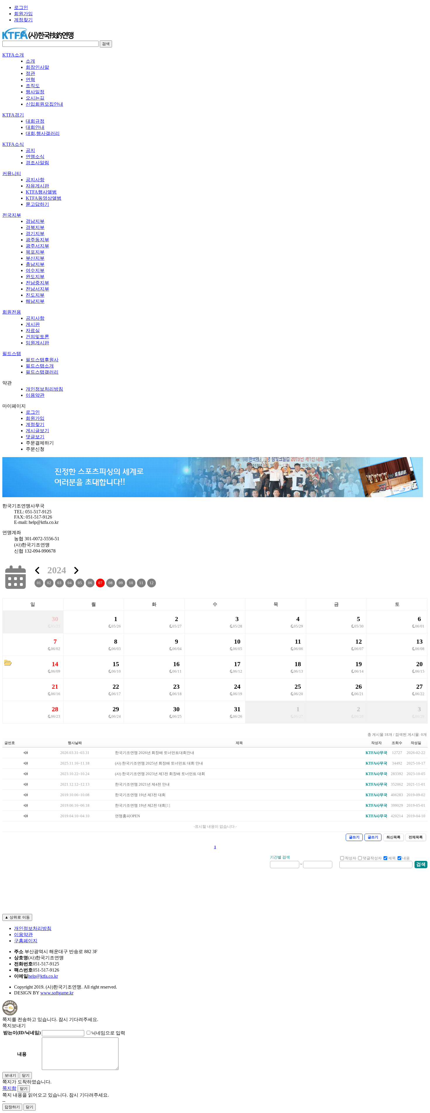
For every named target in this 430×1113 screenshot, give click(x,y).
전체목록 (416, 837)
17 (237, 664)
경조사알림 (37, 162)
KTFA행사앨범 (41, 191)
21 (55, 686)
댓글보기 (35, 436)
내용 (406, 858)
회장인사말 (37, 67)
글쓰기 (354, 837)
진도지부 (35, 295)
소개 (30, 61)
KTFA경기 (13, 114)
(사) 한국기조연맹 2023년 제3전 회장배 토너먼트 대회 (160, 774)
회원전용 (11, 312)
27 (419, 686)
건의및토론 (37, 336)
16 (176, 664)
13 (419, 641)
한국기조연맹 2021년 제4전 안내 (142, 784)
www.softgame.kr (56, 992)
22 (116, 686)
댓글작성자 (372, 858)
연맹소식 (35, 156)
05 (80, 583)
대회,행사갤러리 (43, 133)
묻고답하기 (37, 204)
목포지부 (35, 251)
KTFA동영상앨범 (43, 198)
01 (39, 583)
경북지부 (35, 227)
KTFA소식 (13, 144)
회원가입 (23, 13)
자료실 (33, 330)
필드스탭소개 (40, 365)
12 (151, 583)
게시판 (33, 324)
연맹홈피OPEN (127, 816)
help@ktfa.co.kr (43, 976)
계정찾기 (23, 19)
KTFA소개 (13, 54)
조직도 (33, 85)
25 (298, 686)
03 (59, 583)
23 (176, 686)
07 (100, 583)
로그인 (21, 7)
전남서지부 (37, 288)
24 (237, 686)
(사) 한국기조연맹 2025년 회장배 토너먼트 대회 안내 (159, 763)
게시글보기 (37, 430)
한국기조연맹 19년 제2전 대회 (140, 805)
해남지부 (35, 301)
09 (121, 583)
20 (419, 664)
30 (55, 619)
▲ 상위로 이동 (17, 917)
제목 (392, 858)
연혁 (30, 79)
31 (237, 709)
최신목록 (393, 837)
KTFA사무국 (376, 753)
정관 (30, 73)
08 (111, 583)
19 (358, 664)
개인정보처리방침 (44, 389)
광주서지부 (37, 245)
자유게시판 (37, 185)
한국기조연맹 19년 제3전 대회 (140, 795)
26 (358, 686)
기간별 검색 (280, 857)
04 (70, 583)
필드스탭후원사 (42, 359)
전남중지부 (37, 282)
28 (55, 709)
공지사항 (35, 179)
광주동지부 (37, 239)
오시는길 (35, 97)
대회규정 (35, 121)
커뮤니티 (11, 173)
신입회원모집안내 (44, 104)
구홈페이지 (25, 940)
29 (116, 709)
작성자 (350, 858)
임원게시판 (37, 342)
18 (298, 664)
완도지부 (35, 276)
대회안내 (35, 127)
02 (49, 583)
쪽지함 (9, 1088)
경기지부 (35, 233)
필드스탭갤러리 (42, 372)
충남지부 (35, 264)
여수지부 (35, 270)
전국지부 (11, 215)
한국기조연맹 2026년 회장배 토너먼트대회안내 (154, 753)
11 (141, 583)
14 (55, 664)
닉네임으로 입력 (108, 1032)
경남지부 (35, 221)
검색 (106, 44)
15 (116, 664)
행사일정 (35, 91)
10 (131, 583)
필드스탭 (11, 353)
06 (90, 583)
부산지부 (35, 258)
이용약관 (35, 395)
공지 (30, 150)
